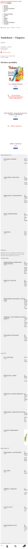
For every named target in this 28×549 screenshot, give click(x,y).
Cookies (6, 15)
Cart (22, 545)
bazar (8, 27)
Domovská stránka (8, 14)
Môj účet (6, 7)
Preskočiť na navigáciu (6, 1)
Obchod (6, 5)
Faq (5, 11)
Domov (4, 27)
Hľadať (15, 546)
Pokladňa (6, 23)
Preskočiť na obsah (17, 1)
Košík (5, 19)
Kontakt (6, 9)
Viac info (15, 88)
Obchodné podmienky (9, 8)
